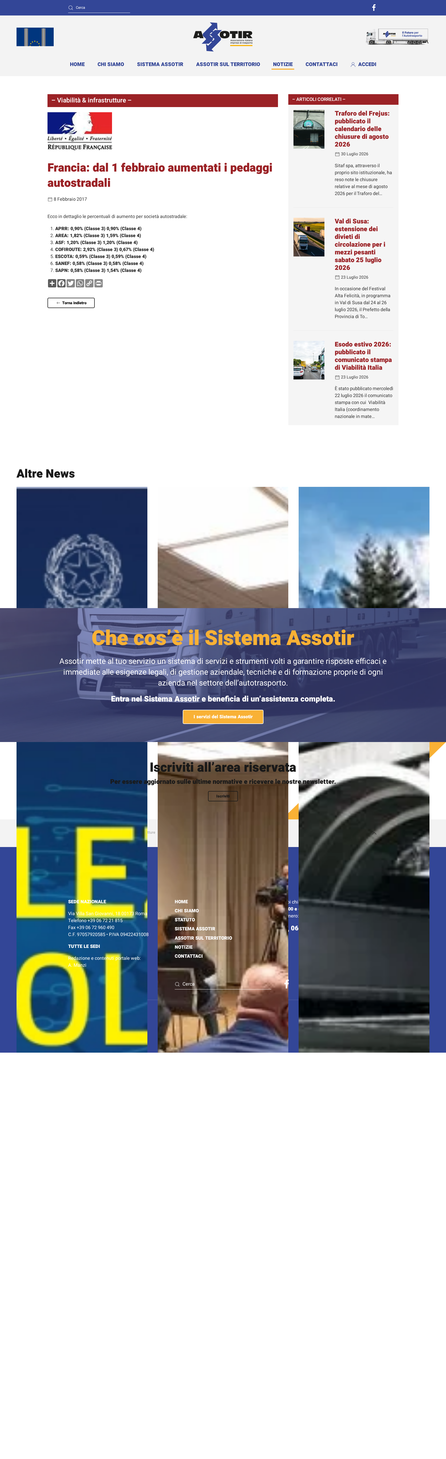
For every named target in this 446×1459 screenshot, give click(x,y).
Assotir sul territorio (203, 938)
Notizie (283, 64)
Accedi (367, 64)
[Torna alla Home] (223, 37)
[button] (374, 833)
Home (77, 64)
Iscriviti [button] (223, 796)
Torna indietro (74, 303)
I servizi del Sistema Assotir (223, 716)
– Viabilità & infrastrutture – (91, 100)
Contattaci (322, 64)
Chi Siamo (187, 910)
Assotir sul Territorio (228, 64)
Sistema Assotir (160, 64)
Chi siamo (111, 64)
